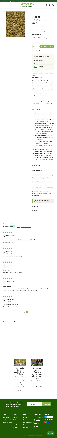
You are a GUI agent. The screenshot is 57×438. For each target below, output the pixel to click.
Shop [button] (4, 414)
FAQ (24, 420)
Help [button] (24, 414)
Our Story (19, 390)
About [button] (14, 414)
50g (34, 38)
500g (45, 38)
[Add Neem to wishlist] (13, 327)
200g (39, 38)
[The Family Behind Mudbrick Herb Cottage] (20, 362)
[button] (36, 20)
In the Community (17, 425)
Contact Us (26, 417)
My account (26, 427)
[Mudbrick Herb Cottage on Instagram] (34, 427)
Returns (35, 211)
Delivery (35, 206)
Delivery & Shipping (28, 422)
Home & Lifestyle (7, 422)
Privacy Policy (39, 435)
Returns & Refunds (28, 425)
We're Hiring (16, 427)
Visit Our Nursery (37, 386)
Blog (14, 422)
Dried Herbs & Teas (8, 420)
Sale (4, 425)
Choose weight (36, 34)
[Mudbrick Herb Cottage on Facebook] (37, 427)
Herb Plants (6, 417)
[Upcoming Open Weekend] (37, 362)
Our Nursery (16, 420)
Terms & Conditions (31, 435)
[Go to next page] (32, 312)
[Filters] (18, 226)
